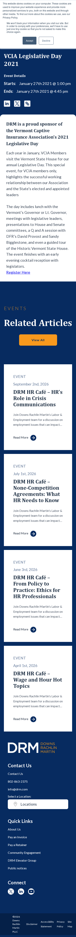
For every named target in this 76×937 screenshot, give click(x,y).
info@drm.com (18, 789)
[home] (32, 755)
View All (38, 340)
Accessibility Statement (47, 924)
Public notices (17, 868)
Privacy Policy (61, 924)
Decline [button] (46, 40)
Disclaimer (32, 924)
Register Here (18, 272)
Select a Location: (19, 796)
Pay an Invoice (17, 837)
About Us (14, 829)
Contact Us (15, 773)
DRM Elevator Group (22, 860)
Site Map (70, 924)
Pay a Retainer (17, 845)
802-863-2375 (18, 781)
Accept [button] (29, 40)
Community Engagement (24, 852)
